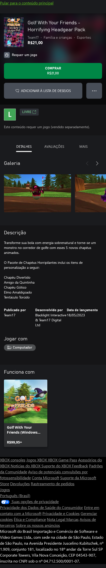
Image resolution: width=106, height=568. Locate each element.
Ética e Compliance (30, 519)
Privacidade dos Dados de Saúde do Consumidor (41, 507)
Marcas (72, 519)
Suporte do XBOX (56, 465)
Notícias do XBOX (26, 465)
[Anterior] (87, 163)
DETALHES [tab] (24, 146)
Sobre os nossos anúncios (38, 525)
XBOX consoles (12, 459)
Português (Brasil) (15, 495)
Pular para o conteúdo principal (26, 2)
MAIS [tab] (83, 146)
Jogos (5, 489)
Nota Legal (56, 519)
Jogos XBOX (37, 459)
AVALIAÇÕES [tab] (54, 146)
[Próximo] (97, 163)
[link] (25, 413)
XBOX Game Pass (62, 459)
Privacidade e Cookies (61, 513)
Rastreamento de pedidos (52, 483)
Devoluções (20, 483)
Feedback (80, 465)
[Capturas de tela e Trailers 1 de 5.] (37, 193)
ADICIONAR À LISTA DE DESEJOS (46, 90)
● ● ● (94, 90)
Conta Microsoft (45, 477)
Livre (26, 112)
